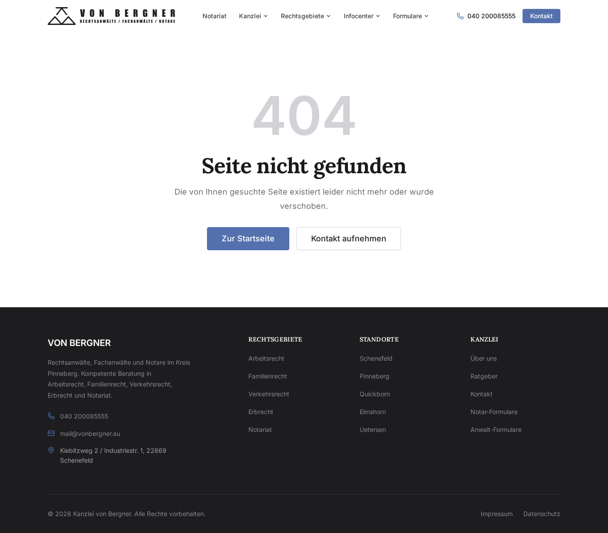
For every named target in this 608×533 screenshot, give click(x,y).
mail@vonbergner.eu (90, 433)
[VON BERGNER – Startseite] (111, 16)
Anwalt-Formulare (496, 429)
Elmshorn (373, 411)
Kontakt (541, 16)
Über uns (483, 358)
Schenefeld (376, 358)
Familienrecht (267, 376)
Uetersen (373, 429)
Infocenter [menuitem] (358, 16)
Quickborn (375, 394)
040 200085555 (84, 416)
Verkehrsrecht (268, 394)
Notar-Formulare (494, 411)
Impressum (497, 513)
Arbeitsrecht (266, 358)
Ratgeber (484, 376)
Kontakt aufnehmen (348, 238)
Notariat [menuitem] (215, 16)
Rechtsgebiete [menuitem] (302, 16)
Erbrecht (260, 411)
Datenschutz (541, 513)
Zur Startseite (248, 238)
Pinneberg (374, 376)
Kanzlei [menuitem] (250, 16)
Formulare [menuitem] (407, 16)
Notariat (260, 429)
